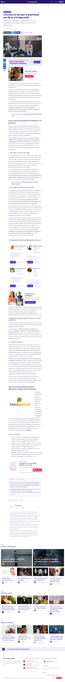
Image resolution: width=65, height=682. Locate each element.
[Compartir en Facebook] (4, 60)
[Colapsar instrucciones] (39, 479)
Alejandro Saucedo (37, 246)
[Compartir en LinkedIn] (4, 65)
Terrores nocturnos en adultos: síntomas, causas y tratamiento (46, 560)
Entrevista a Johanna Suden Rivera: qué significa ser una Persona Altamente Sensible (56, 609)
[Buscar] (52, 2)
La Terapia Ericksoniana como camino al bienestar (40, 607)
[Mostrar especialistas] (3, 649)
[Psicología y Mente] (32, 1)
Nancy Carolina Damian (21, 246)
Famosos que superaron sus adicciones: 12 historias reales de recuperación (24, 608)
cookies (41, 678)
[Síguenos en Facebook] (44, 675)
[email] (18, 32)
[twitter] (12, 32)
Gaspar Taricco (36, 268)
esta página (28, 430)
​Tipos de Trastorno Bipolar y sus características (40, 579)
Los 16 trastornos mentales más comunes (7, 579)
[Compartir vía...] (4, 70)
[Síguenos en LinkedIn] (49, 675)
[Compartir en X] (4, 62)
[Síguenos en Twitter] (46, 675)
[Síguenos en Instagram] (52, 675)
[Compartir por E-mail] (4, 67)
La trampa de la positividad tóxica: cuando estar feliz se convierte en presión (8, 638)
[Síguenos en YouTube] (54, 675)
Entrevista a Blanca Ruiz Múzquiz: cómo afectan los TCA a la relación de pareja (8, 608)
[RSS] (59, 675)
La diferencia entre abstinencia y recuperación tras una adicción (24, 637)
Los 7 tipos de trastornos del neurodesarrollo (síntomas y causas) (56, 580)
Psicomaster (8, 28)
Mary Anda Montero (20, 268)
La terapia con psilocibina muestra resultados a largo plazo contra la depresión (56, 637)
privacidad (37, 678)
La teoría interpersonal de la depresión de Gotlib (13, 560)
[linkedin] (15, 32)
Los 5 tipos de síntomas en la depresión (24, 579)
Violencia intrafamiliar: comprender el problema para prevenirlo (40, 638)
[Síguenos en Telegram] (57, 675)
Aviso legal (32, 678)
